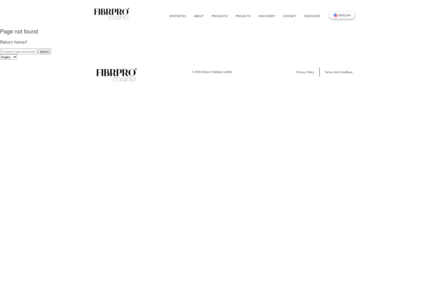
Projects (243, 16)
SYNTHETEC (177, 16)
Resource (312, 16)
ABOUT (199, 16)
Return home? (13, 42)
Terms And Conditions (339, 72)
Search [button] (44, 51)
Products (220, 16)
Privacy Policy (305, 72)
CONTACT (290, 16)
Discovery (266, 16)
